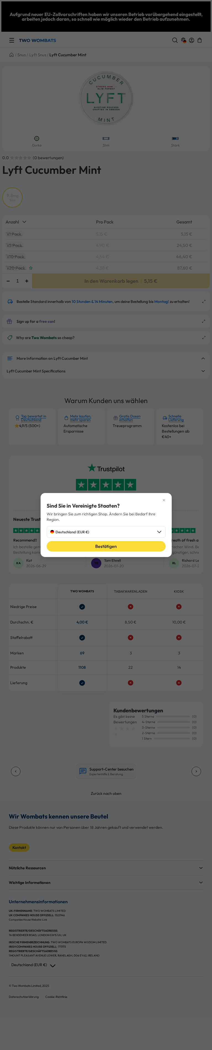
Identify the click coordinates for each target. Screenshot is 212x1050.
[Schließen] (106, 500)
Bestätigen (106, 546)
